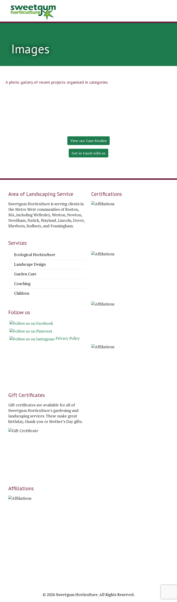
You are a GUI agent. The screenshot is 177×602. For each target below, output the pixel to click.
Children (21, 293)
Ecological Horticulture (34, 254)
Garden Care (24, 274)
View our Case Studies (88, 140)
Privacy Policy (68, 338)
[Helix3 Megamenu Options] (100, 11)
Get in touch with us (88, 153)
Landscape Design (29, 264)
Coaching (21, 283)
